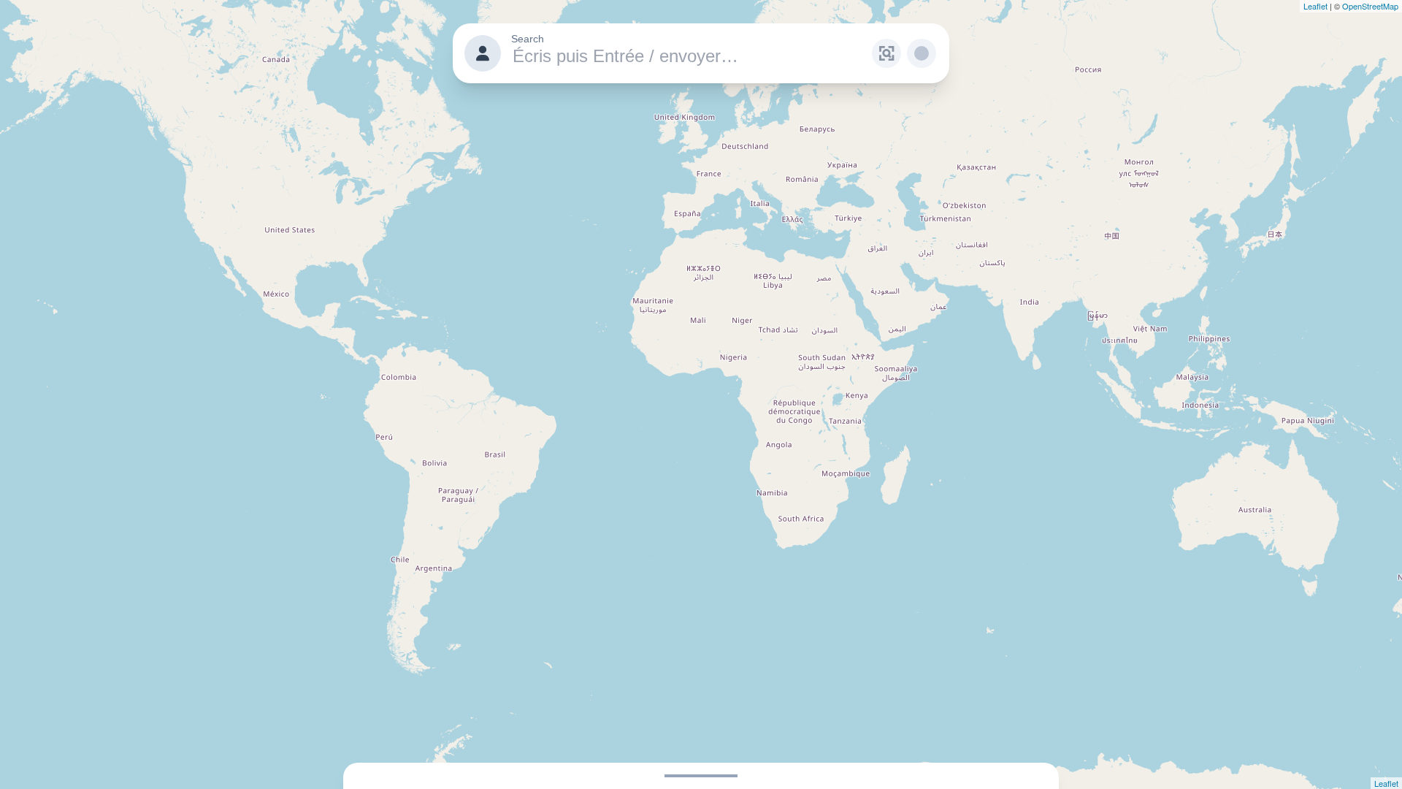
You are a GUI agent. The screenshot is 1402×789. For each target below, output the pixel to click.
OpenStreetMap (1370, 6)
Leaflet (1315, 6)
